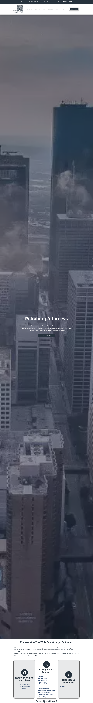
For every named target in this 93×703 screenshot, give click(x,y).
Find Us (57, 9)
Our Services (29, 9)
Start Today (37, 9)
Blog (63, 9)
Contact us (50, 9)
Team (44, 9)
